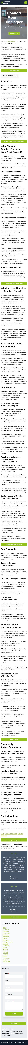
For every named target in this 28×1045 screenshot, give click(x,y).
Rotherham (4, 835)
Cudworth (5, 954)
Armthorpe (5, 951)
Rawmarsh (5, 935)
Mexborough (6, 936)
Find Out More (14, 739)
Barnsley (5, 956)
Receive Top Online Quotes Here (14, 544)
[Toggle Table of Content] (15, 76)
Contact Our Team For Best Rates (14, 283)
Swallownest (8, 833)
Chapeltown (6, 945)
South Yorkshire (7, 940)
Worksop (14, 833)
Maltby (2, 833)
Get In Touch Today (14, 70)
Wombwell (5, 949)
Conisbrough (6, 933)
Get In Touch (14, 1023)
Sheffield (5, 938)
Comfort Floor (11, 41)
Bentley (5, 947)
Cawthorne (6, 960)
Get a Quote (13, 33)
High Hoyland (6, 961)
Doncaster (5, 943)
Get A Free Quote (14, 917)
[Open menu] (25, 2)
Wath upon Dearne (8, 942)
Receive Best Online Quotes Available (14, 141)
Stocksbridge (6, 958)
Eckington (20, 833)
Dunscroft (5, 952)
